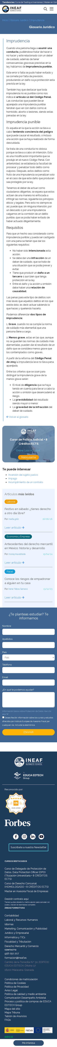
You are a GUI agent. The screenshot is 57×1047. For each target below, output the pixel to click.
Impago (12, 478)
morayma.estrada (17, 554)
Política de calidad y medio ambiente (25, 994)
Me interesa (28, 1042)
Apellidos (7, 639)
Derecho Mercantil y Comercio (22, 946)
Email (5, 677)
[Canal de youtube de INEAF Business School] (41, 837)
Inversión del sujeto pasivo (23, 474)
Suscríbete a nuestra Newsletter (28, 847)
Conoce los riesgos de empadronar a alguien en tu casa (27, 581)
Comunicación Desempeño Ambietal (25, 997)
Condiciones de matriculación (21, 979)
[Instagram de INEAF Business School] (24, 837)
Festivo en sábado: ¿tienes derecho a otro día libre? (28, 511)
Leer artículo (13, 527)
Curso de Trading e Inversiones (29, 2)
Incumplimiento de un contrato (25, 482)
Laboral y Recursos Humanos (21, 919)
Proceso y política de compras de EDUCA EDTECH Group (28, 1003)
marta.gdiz (14, 519)
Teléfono (7, 664)
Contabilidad (12, 915)
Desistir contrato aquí (16, 898)
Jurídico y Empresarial (17, 932)
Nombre (6, 626)
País (4, 652)
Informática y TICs (15, 937)
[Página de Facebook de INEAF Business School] (16, 837)
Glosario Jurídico (19, 20)
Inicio (5, 20)
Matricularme (28, 457)
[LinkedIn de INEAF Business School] (33, 837)
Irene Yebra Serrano (18, 589)
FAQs (8, 1019)
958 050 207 (12, 953)
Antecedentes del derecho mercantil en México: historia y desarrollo (28, 546)
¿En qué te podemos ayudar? (18, 689)
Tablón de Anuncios (16, 1016)
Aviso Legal (11, 990)
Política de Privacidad (17, 986)
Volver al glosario (18, 416)
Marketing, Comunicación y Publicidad (26, 928)
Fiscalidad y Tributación (18, 941)
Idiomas (9, 924)
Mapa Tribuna (12, 1012)
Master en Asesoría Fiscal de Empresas (26, 891)
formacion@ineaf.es (16, 957)
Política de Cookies (15, 983)
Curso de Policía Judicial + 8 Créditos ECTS (28, 441)
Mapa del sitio (12, 1008)
